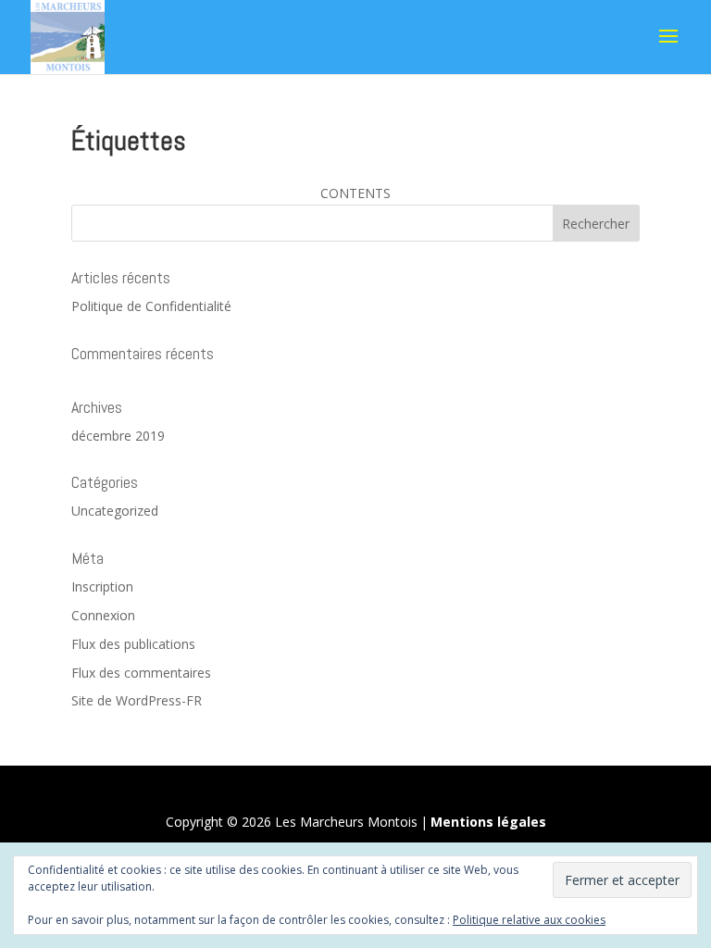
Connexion (103, 615)
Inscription (102, 586)
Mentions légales (488, 821)
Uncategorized (114, 510)
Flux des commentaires (141, 672)
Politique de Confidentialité (151, 306)
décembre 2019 (118, 435)
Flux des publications (133, 644)
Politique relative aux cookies (529, 920)
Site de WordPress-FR (136, 700)
